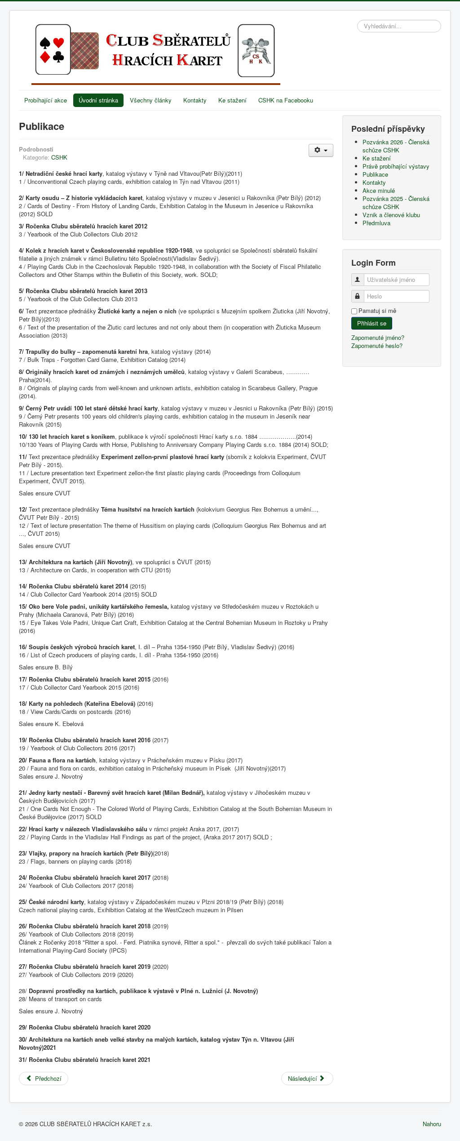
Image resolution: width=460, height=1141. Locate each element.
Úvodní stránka (98, 100)
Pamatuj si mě (377, 311)
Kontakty (195, 100)
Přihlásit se (371, 323)
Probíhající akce (45, 100)
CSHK (59, 157)
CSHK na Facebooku (285, 100)
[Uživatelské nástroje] (321, 150)
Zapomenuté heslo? (376, 345)
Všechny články (151, 100)
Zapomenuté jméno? (377, 337)
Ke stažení (232, 100)
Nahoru (432, 1123)
